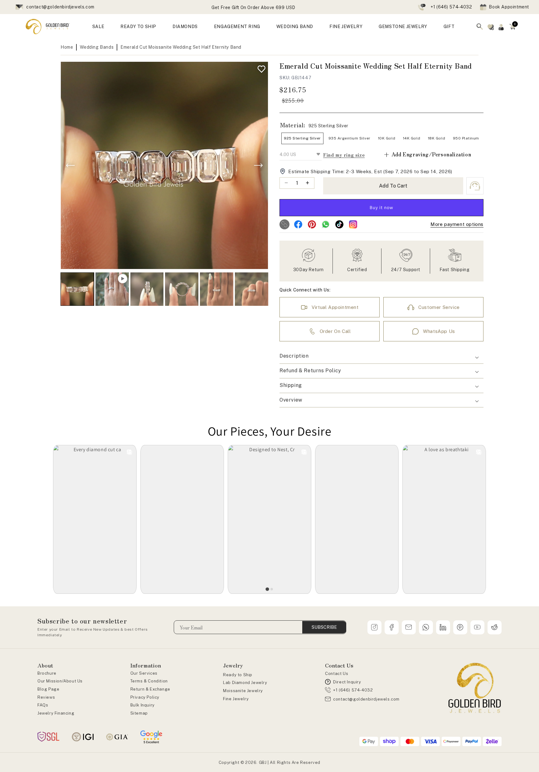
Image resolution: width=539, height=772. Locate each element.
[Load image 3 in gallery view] (181, 289)
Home (67, 47)
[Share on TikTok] (339, 224)
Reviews (46, 697)
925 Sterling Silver (302, 138)
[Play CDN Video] (112, 289)
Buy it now (381, 207)
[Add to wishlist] (260, 67)
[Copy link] (284, 224)
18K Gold (436, 138)
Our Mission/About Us (60, 681)
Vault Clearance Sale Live (253, 7)
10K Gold (387, 138)
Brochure (46, 673)
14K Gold (411, 138)
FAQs (42, 705)
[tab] (267, 589)
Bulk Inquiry (142, 705)
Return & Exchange (150, 689)
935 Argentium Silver (349, 138)
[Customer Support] (474, 185)
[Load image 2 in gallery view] (147, 289)
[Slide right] (258, 165)
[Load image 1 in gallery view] (77, 289)
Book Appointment (509, 6)
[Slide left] (70, 165)
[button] (512, 26)
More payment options (456, 224)
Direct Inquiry (347, 682)
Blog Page (48, 689)
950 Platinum (466, 138)
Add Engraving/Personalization (427, 154)
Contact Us (336, 673)
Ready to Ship (237, 674)
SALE (98, 26)
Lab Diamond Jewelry (245, 682)
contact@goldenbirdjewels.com (60, 6)
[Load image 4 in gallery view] (216, 289)
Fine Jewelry (236, 698)
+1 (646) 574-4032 (451, 6)
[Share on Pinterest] (312, 224)
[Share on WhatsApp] (326, 224)
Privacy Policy (144, 697)
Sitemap (139, 713)
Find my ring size (344, 154)
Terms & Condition (149, 681)
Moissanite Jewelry (243, 690)
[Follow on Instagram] (353, 224)
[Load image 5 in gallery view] (251, 289)
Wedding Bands (97, 47)
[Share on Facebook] (298, 224)
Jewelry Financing (55, 713)
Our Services (144, 673)
